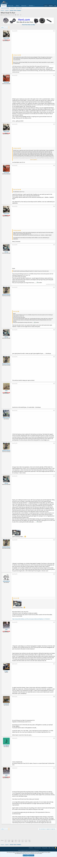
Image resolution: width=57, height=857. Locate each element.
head (18, 14)
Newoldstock (6, 581)
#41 (54, 31)
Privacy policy (44, 847)
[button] (14, 5)
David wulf (6, 38)
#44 (54, 165)
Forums (4, 5)
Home (52, 847)
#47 (54, 287)
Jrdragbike (6, 745)
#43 (54, 124)
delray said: (15, 311)
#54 (54, 539)
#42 (54, 75)
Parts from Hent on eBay (28, 24)
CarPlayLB (6, 82)
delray (6, 252)
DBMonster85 (6, 417)
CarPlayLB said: (16, 55)
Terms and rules (37, 847)
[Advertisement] (34, 43)
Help (49, 847)
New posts (12, 8)
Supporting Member (5, 8)
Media (17, 5)
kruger (6, 671)
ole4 (6, 629)
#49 (54, 356)
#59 (54, 738)
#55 (54, 574)
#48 (54, 329)
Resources (23, 5)
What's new (10, 5)
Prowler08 (6, 703)
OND (6, 390)
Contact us (31, 847)
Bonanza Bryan (5, 14)
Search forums (19, 8)
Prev (3, 27)
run (20, 14)
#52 (54, 443)
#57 (54, 663)
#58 (54, 696)
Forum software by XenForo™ (28, 850)
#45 (54, 206)
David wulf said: (16, 189)
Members (31, 5)
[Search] (55, 5)
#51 (54, 410)
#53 (54, 476)
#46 (54, 244)
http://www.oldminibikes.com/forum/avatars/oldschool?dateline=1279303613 (31, 619)
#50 (54, 383)
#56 (54, 622)
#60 (54, 768)
